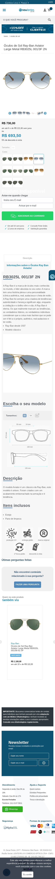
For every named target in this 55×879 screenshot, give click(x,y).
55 (25, 416)
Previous (9, 113)
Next (45, 113)
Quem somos (35, 789)
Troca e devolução (37, 800)
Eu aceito (27, 874)
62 (37, 416)
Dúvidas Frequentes (38, 793)
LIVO (50, 2)
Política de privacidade (39, 796)
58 (31, 416)
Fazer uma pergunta (27, 584)
